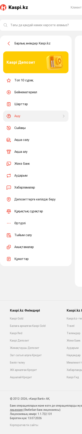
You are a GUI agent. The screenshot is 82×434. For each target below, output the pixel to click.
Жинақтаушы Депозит (24, 347)
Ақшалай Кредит (21, 377)
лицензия (16, 409)
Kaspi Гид (73, 377)
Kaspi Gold (16, 318)
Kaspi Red (16, 333)
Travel (70, 325)
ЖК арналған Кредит (23, 369)
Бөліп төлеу (17, 362)
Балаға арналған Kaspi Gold (28, 325)
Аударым (73, 347)
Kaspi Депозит (19, 340)
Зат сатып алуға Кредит (26, 355)
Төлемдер (73, 333)
